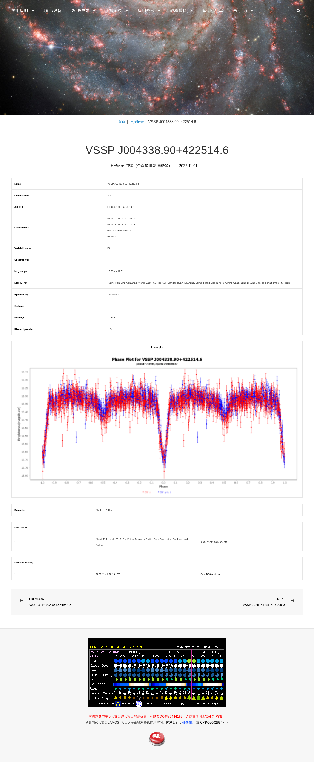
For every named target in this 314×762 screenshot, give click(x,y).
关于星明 (19, 10)
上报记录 (113, 10)
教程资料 (178, 10)
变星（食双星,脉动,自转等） (149, 166)
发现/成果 (80, 10)
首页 (121, 122)
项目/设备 (53, 10)
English (240, 10)
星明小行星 (213, 10)
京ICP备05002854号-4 (212, 722)
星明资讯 (146, 10)
